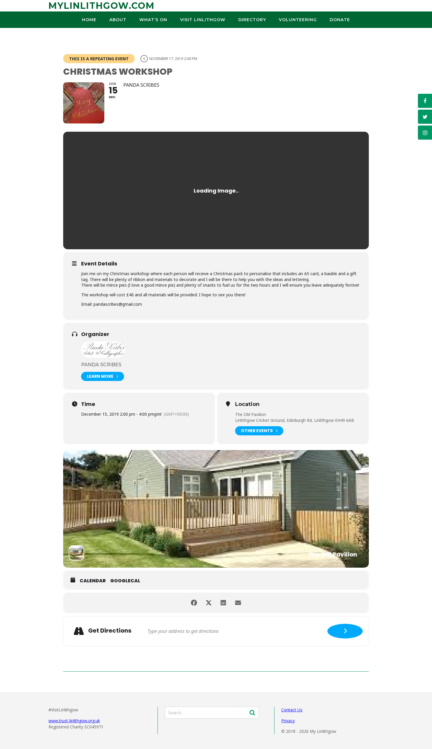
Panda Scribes (101, 364)
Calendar (93, 581)
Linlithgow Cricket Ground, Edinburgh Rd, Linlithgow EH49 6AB (294, 420)
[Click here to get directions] (345, 631)
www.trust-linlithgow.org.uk (74, 720)
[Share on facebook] (194, 603)
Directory (252, 19)
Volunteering (298, 19)
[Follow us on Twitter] (425, 117)
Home (89, 19)
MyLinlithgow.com (101, 5)
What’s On (153, 19)
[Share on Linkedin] (223, 603)
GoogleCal (125, 581)
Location (247, 404)
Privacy (288, 720)
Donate (340, 19)
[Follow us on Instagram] (425, 133)
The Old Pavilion (250, 414)
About (117, 19)
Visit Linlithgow (202, 19)
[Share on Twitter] (208, 603)
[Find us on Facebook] (425, 101)
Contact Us (291, 710)
